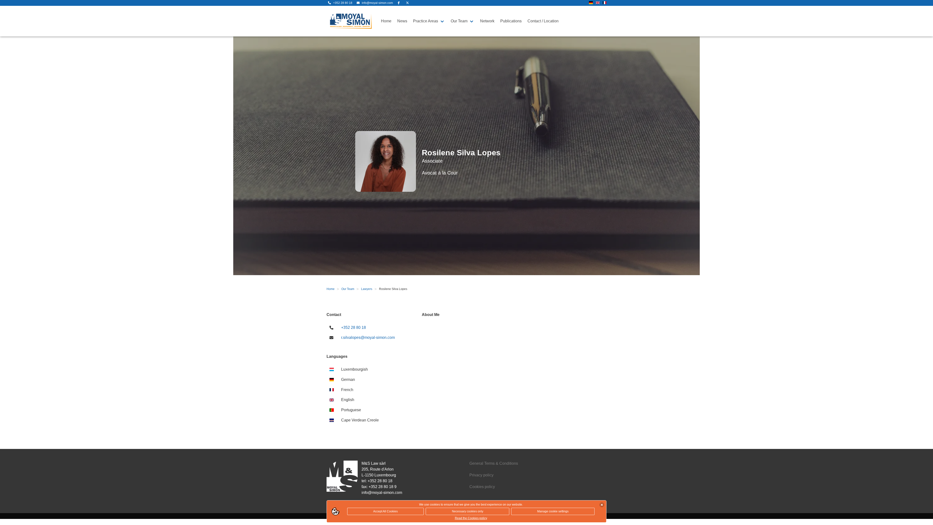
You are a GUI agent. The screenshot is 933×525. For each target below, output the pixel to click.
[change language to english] (598, 3)
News (402, 21)
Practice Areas (425, 21)
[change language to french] (604, 3)
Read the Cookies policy (471, 518)
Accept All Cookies (385, 511)
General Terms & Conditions (493, 463)
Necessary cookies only (467, 511)
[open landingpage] (351, 21)
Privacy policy (481, 475)
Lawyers (366, 289)
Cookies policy (482, 487)
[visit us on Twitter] (407, 3)
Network (487, 21)
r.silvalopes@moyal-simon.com (368, 337)
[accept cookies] (601, 504)
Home (386, 21)
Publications (511, 21)
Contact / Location (543, 21)
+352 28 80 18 (353, 327)
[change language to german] (591, 3)
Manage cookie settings (553, 511)
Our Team (459, 21)
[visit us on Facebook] (399, 3)
